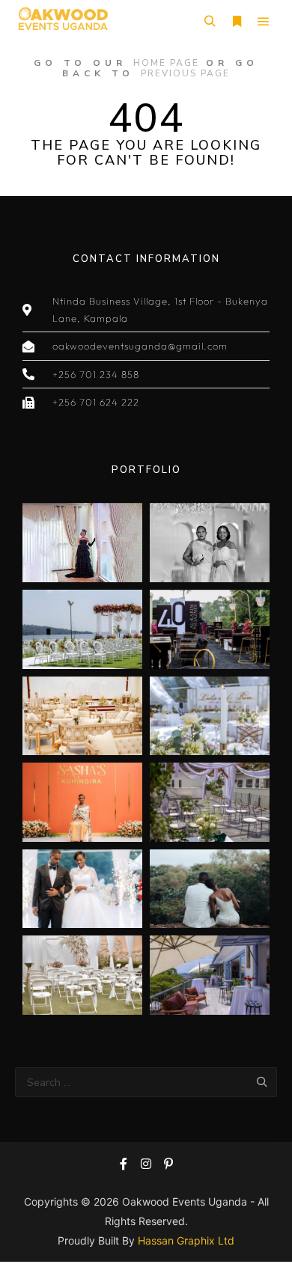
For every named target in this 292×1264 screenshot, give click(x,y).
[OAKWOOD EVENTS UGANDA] (62, 21)
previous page (185, 73)
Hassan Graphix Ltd (186, 1240)
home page (166, 63)
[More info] (236, 21)
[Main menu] (263, 21)
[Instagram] (146, 1163)
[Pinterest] (168, 1163)
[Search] (209, 21)
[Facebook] (123, 1163)
